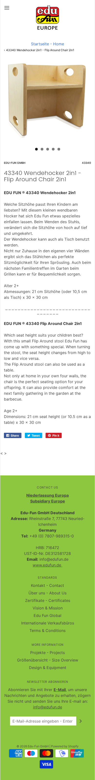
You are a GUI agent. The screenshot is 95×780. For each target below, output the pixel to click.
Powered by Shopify (65, 746)
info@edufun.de (47, 707)
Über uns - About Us (47, 593)
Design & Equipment (47, 667)
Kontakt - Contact (47, 585)
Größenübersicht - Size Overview (47, 660)
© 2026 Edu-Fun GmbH (33, 746)
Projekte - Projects (47, 652)
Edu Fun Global (47, 615)
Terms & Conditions (47, 630)
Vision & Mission (48, 608)
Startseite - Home (47, 43)
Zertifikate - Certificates (47, 600)
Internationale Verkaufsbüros (47, 623)
